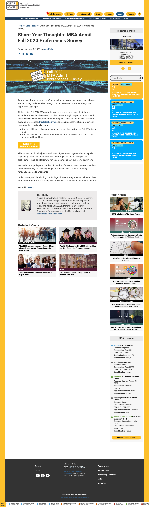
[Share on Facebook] (27, 54)
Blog (28, 25)
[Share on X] (23, 54)
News (35, 25)
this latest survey (47, 122)
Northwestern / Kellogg (24, 503)
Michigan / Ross (10, 503)
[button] (123, 68)
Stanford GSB (142, 503)
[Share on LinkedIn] (19, 54)
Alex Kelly (48, 49)
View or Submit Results (126, 438)
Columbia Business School (65, 503)
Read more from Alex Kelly (49, 213)
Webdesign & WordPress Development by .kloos (75, 497)
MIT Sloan (113, 503)
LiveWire (3, 504)
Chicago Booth (38, 503)
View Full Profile (126, 63)
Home (21, 25)
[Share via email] (31, 54)
